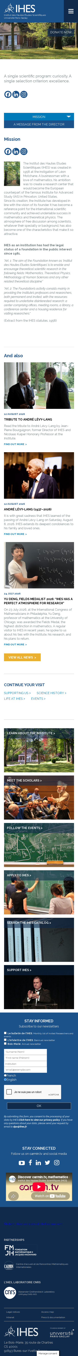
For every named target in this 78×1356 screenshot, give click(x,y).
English (11, 1079)
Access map (47, 1312)
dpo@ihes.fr (20, 1126)
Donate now (61, 32)
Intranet (10, 1317)
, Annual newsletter (24, 1044)
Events (37, 699)
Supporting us (16, 693)
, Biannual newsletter (31, 1040)
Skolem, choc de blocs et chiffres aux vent (33, 1224)
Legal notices (13, 1312)
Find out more (14, 444)
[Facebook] (8, 94)
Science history (50, 693)
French (11, 1075)
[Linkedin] (16, 94)
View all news (21, 657)
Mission (39, 117)
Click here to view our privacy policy (39, 1119)
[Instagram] (23, 94)
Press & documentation (53, 1317)
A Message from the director (39, 124)
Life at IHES (13, 699)
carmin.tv (36, 1154)
